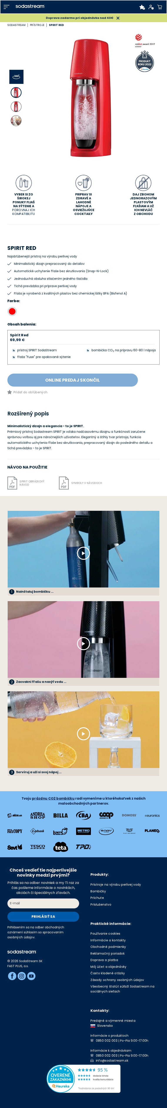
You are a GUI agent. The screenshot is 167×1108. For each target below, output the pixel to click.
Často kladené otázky (107, 973)
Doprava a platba (104, 960)
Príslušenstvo (100, 904)
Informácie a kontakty (108, 940)
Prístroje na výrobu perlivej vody (115, 884)
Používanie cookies (105, 933)
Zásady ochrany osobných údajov (117, 980)
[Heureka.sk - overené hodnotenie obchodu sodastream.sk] (83, 1078)
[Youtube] (31, 976)
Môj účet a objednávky (108, 967)
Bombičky (98, 891)
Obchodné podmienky (108, 947)
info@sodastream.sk (112, 1060)
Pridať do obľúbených (30, 392)
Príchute (97, 898)
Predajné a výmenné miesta (112, 1021)
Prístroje (37, 25)
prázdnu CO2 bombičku (53, 798)
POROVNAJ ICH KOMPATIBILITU (23, 212)
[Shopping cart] (159, 6)
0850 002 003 (106, 1040)
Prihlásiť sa (43, 916)
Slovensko (104, 1025)
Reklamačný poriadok (107, 953)
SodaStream (16, 25)
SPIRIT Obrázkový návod (32, 483)
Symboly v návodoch (86, 483)
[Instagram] (22, 976)
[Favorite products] (142, 6)
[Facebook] (12, 976)
